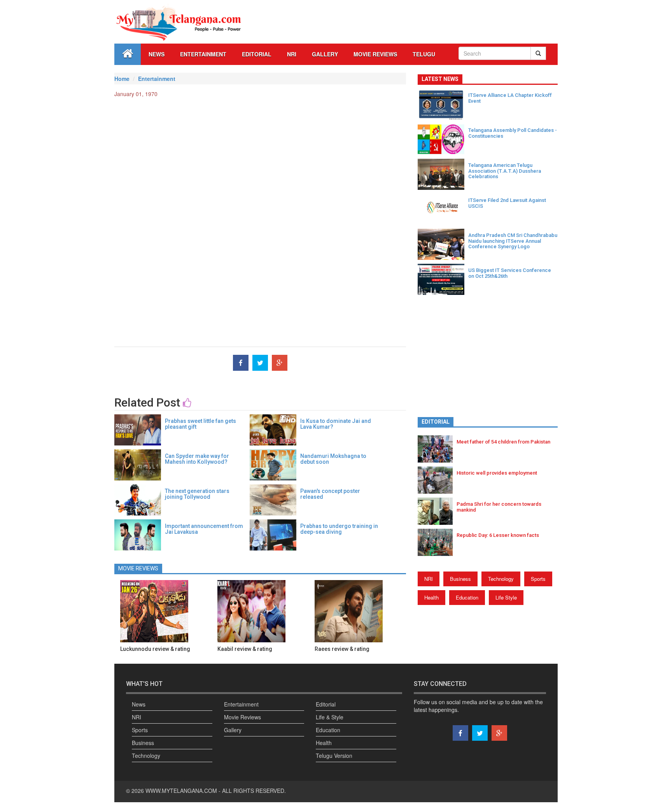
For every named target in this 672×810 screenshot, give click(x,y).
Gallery (233, 730)
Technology (501, 578)
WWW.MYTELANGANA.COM (182, 790)
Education (467, 597)
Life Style (506, 597)
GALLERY (325, 54)
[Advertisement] (260, 159)
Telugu (424, 54)
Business (460, 578)
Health (431, 597)
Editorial (256, 54)
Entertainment (203, 54)
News (156, 54)
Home (122, 78)
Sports (538, 578)
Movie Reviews (375, 54)
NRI (291, 54)
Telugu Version (334, 755)
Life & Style (329, 717)
